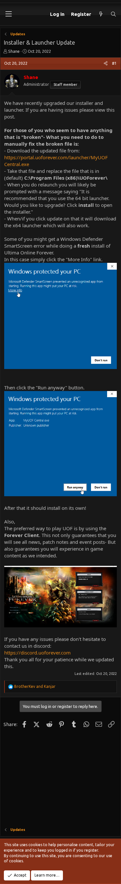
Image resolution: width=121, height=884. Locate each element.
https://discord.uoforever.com (37, 652)
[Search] (113, 14)
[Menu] (8, 14)
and (34, 686)
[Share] (106, 63)
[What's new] (100, 14)
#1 (114, 63)
